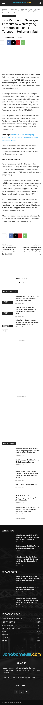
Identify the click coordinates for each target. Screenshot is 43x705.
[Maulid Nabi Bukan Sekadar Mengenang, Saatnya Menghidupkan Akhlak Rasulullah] (8, 499)
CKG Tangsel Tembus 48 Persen (26, 484)
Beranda (4, 9)
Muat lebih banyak (20, 518)
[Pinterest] (18, 42)
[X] (13, 42)
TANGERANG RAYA (13, 9)
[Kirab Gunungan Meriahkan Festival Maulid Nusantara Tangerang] (8, 463)
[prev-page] (3, 330)
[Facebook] (9, 42)
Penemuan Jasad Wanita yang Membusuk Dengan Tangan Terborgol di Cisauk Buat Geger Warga (20, 137)
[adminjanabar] (3, 37)
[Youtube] (27, 692)
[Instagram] (23, 282)
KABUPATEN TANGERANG (28, 9)
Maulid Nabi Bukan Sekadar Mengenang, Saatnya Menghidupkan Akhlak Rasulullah (27, 498)
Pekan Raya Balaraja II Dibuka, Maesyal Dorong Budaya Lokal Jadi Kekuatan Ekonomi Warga (27, 322)
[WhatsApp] (23, 42)
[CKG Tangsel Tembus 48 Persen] (8, 488)
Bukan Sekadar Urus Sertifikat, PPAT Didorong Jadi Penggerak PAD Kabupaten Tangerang (27, 298)
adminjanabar (10, 37)
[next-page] (6, 330)
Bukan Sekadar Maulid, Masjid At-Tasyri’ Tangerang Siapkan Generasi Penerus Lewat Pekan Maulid (27, 451)
